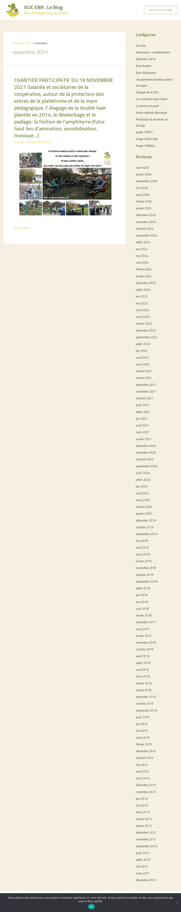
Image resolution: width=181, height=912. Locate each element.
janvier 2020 (144, 513)
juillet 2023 (143, 289)
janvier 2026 (144, 174)
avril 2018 (142, 608)
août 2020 (143, 473)
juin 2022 (142, 350)
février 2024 (144, 269)
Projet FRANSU (145, 146)
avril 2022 (142, 357)
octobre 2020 (144, 459)
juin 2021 (142, 418)
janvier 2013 (144, 825)
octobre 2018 (144, 574)
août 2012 (143, 853)
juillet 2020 (143, 479)
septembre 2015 (146, 710)
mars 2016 (143, 676)
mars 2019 (143, 554)
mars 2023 (143, 317)
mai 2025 (142, 188)
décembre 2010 (146, 880)
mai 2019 (142, 540)
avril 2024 (142, 262)
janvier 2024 (144, 276)
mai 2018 (142, 602)
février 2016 (144, 683)
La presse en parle (147, 106)
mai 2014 (142, 764)
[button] (160, 10)
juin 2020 (142, 486)
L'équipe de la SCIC (147, 92)
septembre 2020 (146, 466)
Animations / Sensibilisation (153, 52)
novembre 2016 (146, 642)
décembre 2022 (146, 330)
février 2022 (144, 371)
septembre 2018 (146, 581)
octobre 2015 (144, 703)
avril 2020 (142, 493)
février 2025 (144, 201)
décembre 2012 (146, 832)
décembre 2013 (146, 785)
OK (91, 906)
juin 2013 (142, 798)
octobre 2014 (144, 758)
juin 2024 (142, 249)
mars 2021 (143, 432)
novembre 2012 (146, 839)
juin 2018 (142, 595)
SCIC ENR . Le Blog (43, 7)
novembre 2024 (146, 222)
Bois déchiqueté (146, 72)
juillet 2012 (143, 859)
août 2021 (143, 405)
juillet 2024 (143, 242)
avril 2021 (142, 425)
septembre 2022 (146, 337)
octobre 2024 (144, 228)
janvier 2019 (144, 561)
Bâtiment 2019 (146, 59)
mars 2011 (143, 873)
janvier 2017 (144, 635)
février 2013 (144, 819)
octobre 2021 (144, 398)
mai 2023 (142, 303)
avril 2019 (142, 547)
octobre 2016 (144, 649)
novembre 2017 (146, 622)
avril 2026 (142, 167)
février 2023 (144, 323)
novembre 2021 (146, 391)
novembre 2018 (146, 568)
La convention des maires (151, 99)
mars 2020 (143, 500)
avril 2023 (142, 310)
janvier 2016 (144, 690)
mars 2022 (143, 364)
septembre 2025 (146, 181)
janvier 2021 (144, 439)
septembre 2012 (146, 846)
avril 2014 (142, 771)
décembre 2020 (146, 445)
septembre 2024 (146, 235)
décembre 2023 (146, 283)
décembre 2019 (146, 520)
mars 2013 (143, 812)
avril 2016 (142, 669)
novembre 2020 (146, 452)
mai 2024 (142, 256)
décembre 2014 (146, 751)
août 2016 (143, 656)
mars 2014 (143, 778)
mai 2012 (142, 866)
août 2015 (143, 717)
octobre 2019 (144, 527)
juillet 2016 (143, 663)
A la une (19, 142)
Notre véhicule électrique (151, 112)
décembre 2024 (146, 215)
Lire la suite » (22, 228)
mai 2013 (142, 805)
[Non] (176, 902)
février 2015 (144, 744)
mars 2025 (143, 194)
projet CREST (144, 132)
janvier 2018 (144, 615)
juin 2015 (142, 724)
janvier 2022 (144, 378)
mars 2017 (143, 629)
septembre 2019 (146, 534)
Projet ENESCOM (147, 139)
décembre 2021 (146, 384)
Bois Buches (143, 66)
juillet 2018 (143, 588)
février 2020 (144, 507)
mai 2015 (142, 730)
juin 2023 (142, 296)
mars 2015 (143, 737)
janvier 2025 (144, 208)
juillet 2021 (143, 412)
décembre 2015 (146, 697)
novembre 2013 (146, 792)
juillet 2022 (143, 344)
